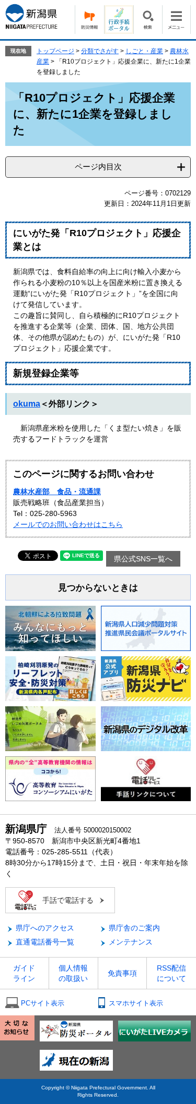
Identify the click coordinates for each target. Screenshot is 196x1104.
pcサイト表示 (42, 1003)
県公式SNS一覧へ (143, 559)
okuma (26, 403)
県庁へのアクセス (45, 928)
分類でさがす (100, 51)
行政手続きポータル (118, 19)
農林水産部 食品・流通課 (57, 491)
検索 (147, 19)
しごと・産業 (144, 51)
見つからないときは (98, 588)
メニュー (176, 19)
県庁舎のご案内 (134, 928)
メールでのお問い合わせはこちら (68, 524)
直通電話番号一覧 (45, 942)
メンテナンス (131, 942)
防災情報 (89, 19)
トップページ (55, 51)
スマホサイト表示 (136, 1003)
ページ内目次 (98, 166)
